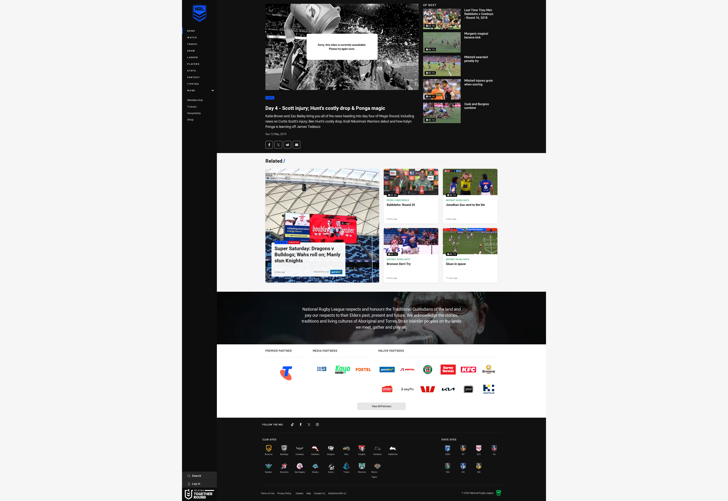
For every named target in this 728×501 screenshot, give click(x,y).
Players (193, 64)
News (191, 30)
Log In (196, 483)
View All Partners (381, 406)
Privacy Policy (284, 493)
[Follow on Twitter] (309, 424)
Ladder (192, 57)
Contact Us (319, 493)
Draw (191, 50)
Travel (192, 44)
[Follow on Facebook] (300, 424)
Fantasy (193, 77)
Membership (195, 100)
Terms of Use (267, 493)
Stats (191, 70)
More (191, 90)
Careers (299, 493)
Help (308, 493)
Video (270, 98)
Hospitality (194, 113)
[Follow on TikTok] (292, 424)
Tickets (192, 106)
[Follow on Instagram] (317, 424)
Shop (190, 119)
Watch (192, 37)
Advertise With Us (337, 493)
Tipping (193, 83)
